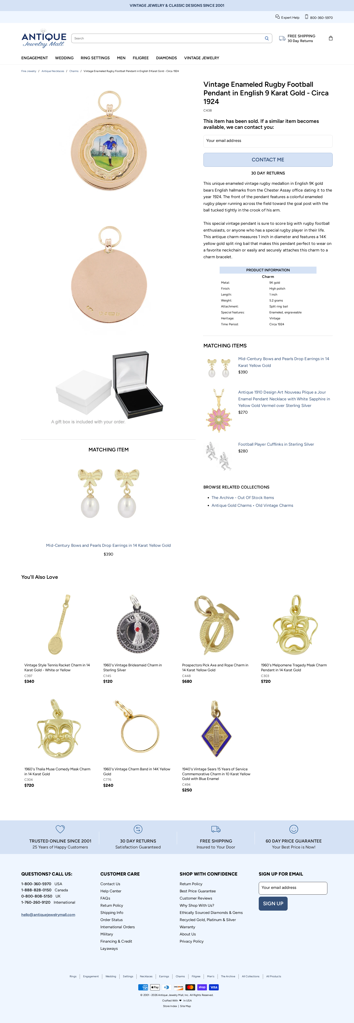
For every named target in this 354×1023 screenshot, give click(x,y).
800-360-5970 (321, 18)
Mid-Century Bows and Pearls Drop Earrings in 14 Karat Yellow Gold (108, 545)
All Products (273, 976)
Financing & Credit (116, 941)
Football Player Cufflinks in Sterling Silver (276, 444)
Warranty (187, 927)
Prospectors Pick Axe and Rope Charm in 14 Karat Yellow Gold (215, 667)
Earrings (164, 976)
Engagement (34, 58)
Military (106, 934)
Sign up (273, 903)
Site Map (185, 1006)
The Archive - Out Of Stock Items (243, 497)
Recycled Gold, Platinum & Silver (208, 919)
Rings (73, 976)
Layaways (109, 948)
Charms (180, 976)
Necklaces (146, 976)
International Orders (117, 927)
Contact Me (268, 159)
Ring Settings (95, 58)
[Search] (266, 38)
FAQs (105, 898)
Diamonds (166, 58)
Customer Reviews (196, 898)
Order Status (111, 919)
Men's (210, 976)
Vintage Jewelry (201, 58)
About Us (188, 934)
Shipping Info (111, 912)
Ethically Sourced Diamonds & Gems (211, 912)
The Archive (228, 976)
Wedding (64, 58)
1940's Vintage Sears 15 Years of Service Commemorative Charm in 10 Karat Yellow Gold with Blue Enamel (216, 774)
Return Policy (111, 905)
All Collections (251, 976)
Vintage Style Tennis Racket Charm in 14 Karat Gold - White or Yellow (57, 667)
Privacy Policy (192, 941)
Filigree (141, 58)
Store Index (170, 1006)
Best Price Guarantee (198, 891)
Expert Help (290, 17)
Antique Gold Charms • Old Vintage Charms (252, 505)
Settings (128, 976)
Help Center (110, 891)
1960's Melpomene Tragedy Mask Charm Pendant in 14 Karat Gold (294, 667)
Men (121, 58)
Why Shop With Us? (197, 905)
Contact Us (110, 883)
